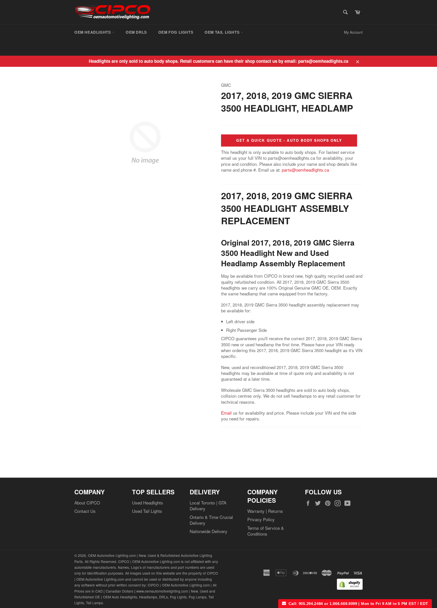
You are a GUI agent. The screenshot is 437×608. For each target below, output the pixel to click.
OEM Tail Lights (223, 32)
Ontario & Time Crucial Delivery (211, 520)
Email (226, 413)
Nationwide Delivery (208, 531)
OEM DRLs (136, 32)
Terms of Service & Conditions (265, 531)
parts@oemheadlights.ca (305, 170)
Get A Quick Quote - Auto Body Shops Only (289, 140)
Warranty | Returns (265, 511)
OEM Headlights (93, 32)
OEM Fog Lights (175, 32)
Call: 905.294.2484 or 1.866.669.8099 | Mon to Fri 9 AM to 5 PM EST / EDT (357, 603)
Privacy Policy (261, 519)
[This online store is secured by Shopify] (350, 588)
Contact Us (85, 511)
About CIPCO (87, 502)
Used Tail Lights (147, 511)
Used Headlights (147, 502)
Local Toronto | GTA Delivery (208, 505)
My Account (353, 32)
